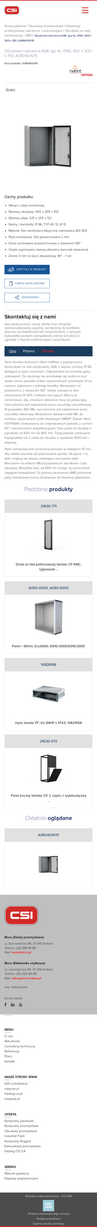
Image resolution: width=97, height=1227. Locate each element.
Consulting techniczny (20, 1046)
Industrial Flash (15, 1136)
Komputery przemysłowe (21, 1126)
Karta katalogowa (30, 283)
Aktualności (12, 1041)
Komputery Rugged (18, 1141)
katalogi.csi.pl (14, 1094)
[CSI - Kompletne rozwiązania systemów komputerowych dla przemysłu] (21, 915)
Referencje (12, 1051)
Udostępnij (30, 297)
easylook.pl (12, 1099)
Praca (8, 1056)
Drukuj (10, 90)
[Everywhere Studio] (48, 1205)
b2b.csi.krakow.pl (16, 1083)
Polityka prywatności (49, 1218)
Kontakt (48, 351)
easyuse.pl (12, 1089)
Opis (12, 351)
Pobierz (29, 351)
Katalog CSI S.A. (15, 1151)
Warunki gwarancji (17, 1173)
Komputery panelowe (19, 1121)
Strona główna (15, 26)
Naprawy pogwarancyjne (21, 1178)
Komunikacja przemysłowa (23, 1146)
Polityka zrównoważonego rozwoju (48, 1213)
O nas (9, 1036)
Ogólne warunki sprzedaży (48, 1223)
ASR (28, 35)
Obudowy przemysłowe (46, 26)
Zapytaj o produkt (31, 269)
